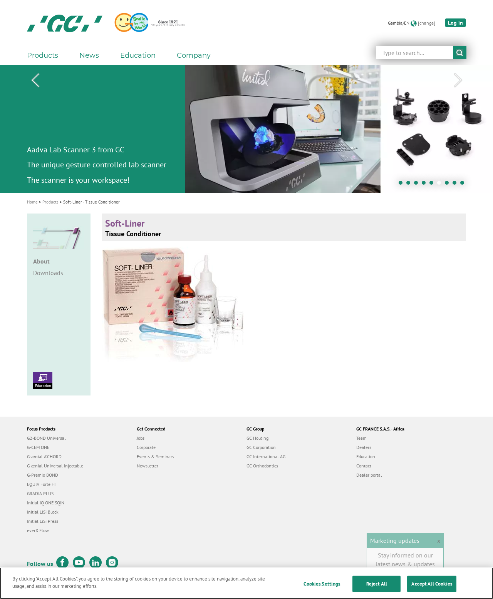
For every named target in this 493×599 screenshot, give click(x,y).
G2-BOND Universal (46, 438)
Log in (455, 22)
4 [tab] (425, 185)
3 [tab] (418, 185)
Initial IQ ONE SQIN (45, 503)
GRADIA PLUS (40, 493)
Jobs (140, 438)
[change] (426, 23)
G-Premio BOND (42, 475)
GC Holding (257, 438)
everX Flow (38, 530)
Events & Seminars (155, 456)
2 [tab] (410, 185)
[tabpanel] (246, 129)
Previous (35, 80)
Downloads (48, 273)
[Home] (64, 23)
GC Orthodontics (262, 466)
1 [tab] (402, 185)
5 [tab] (433, 185)
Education (43, 385)
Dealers (363, 447)
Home (32, 202)
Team (361, 438)
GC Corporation (261, 447)
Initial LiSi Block (43, 512)
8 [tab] (456, 185)
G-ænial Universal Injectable (55, 466)
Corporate (146, 447)
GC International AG (265, 456)
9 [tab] (464, 185)
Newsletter (147, 466)
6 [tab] (441, 185)
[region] (246, 583)
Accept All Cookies (431, 584)
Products (50, 202)
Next (458, 80)
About (41, 261)
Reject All (376, 584)
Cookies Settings (322, 584)
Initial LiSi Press (42, 521)
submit (459, 52)
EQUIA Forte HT (42, 484)
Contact (363, 466)
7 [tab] (449, 185)
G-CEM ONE (38, 447)
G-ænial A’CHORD (44, 456)
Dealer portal (369, 475)
